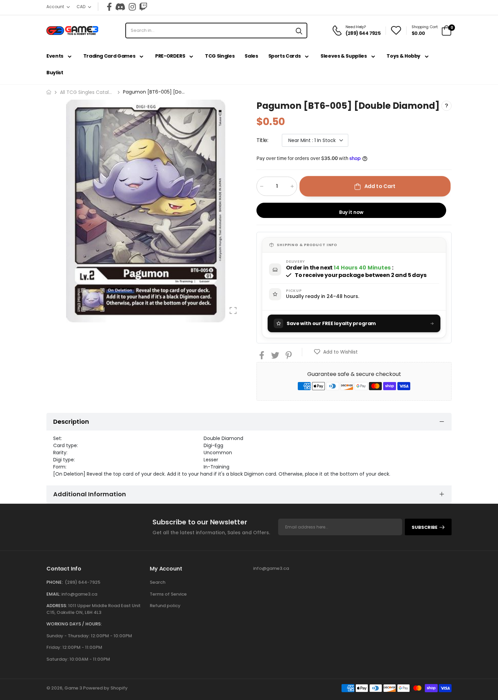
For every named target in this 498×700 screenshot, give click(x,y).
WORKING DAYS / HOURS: (74, 624)
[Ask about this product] (446, 106)
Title (262, 140)
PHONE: (54, 582)
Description (71, 421)
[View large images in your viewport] (233, 310)
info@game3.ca (79, 594)
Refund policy (165, 605)
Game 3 (73, 688)
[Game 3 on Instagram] (132, 7)
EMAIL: (53, 594)
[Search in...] (299, 30)
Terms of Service (168, 594)
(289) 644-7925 (82, 582)
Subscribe (424, 527)
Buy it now (351, 212)
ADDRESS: (56, 605)
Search (157, 582)
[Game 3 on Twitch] (143, 7)
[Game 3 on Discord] (120, 7)
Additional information (89, 494)
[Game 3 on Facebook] (109, 7)
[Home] (48, 92)
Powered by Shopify (105, 688)
